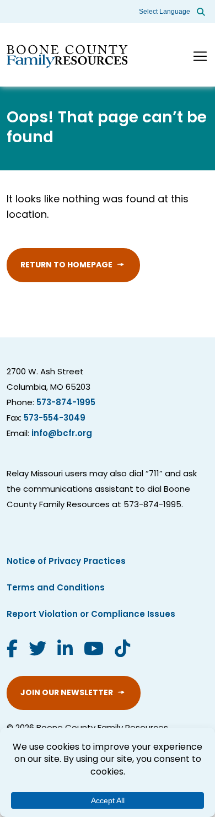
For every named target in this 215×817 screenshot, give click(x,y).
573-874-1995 (65, 403)
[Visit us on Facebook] (12, 650)
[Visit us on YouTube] (94, 650)
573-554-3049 (54, 419)
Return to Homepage (66, 265)
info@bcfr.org (61, 434)
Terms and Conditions (56, 588)
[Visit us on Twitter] (37, 650)
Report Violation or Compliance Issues (91, 615)
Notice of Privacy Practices (66, 562)
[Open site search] (201, 11)
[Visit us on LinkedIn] (65, 650)
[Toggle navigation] (200, 56)
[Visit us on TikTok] (122, 650)
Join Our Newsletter (66, 693)
